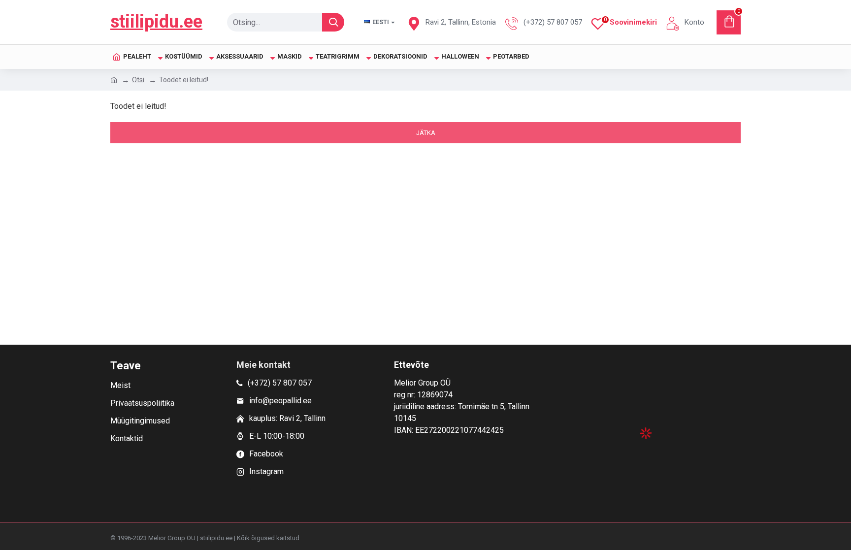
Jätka (425, 132)
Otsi (138, 80)
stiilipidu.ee (156, 21)
